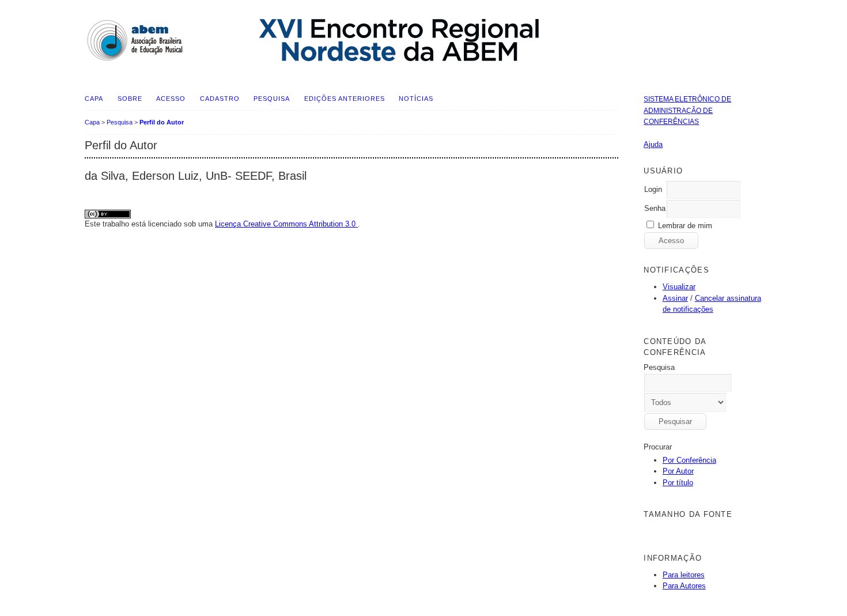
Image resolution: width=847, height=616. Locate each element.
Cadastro (220, 98)
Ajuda (653, 144)
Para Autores (684, 585)
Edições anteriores (344, 98)
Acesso (171, 98)
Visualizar (679, 286)
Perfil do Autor (161, 122)
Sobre (130, 98)
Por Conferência (689, 460)
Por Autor (678, 471)
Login (653, 189)
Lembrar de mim (685, 225)
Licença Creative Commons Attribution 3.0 (286, 224)
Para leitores (684, 574)
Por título (678, 482)
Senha (655, 208)
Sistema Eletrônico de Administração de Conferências (687, 110)
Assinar (675, 298)
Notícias (416, 98)
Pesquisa (272, 98)
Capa (94, 98)
